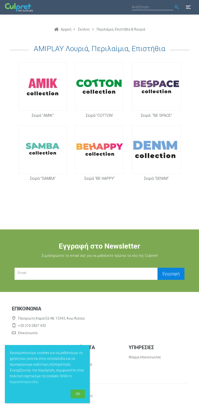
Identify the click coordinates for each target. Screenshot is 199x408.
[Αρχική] (19, 7)
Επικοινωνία (27, 333)
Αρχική (66, 29)
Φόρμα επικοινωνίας (145, 357)
